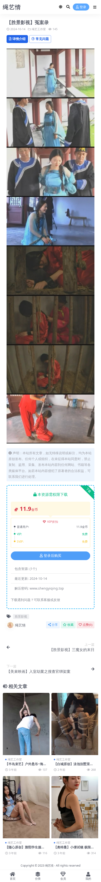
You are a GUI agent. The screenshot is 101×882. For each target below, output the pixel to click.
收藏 (70, 624)
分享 (55, 624)
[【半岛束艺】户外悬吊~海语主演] (26, 724)
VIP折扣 (52, 522)
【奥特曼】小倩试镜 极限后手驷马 (74, 849)
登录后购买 (52, 556)
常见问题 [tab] (42, 38)
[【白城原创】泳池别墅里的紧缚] (74, 724)
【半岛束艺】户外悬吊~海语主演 (26, 766)
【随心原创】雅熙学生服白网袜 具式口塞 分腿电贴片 (25, 849)
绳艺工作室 (39, 29)
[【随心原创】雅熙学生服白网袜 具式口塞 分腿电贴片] (26, 807)
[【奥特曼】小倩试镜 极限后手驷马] (74, 807)
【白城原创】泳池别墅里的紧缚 (73, 766)
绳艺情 (20, 625)
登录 (83, 7)
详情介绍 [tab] (19, 38)
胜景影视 (21, 616)
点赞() (87, 624)
